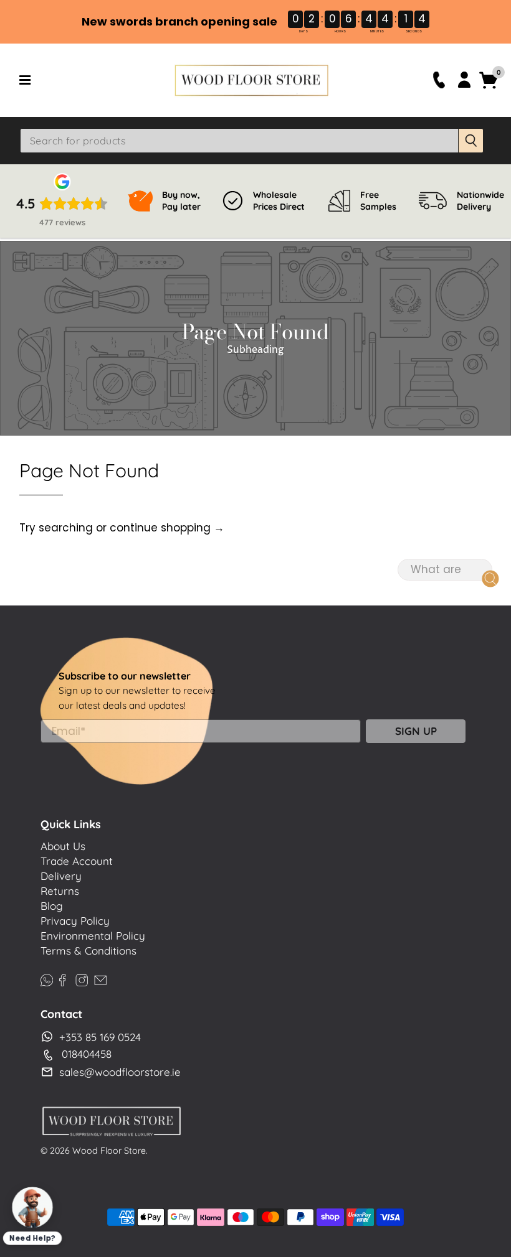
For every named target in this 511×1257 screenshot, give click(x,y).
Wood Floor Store (109, 1150)
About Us (63, 846)
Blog (52, 905)
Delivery (61, 875)
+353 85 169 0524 (100, 1037)
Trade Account (77, 860)
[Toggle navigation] (92, 80)
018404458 (87, 1053)
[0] (488, 87)
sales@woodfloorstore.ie (120, 1071)
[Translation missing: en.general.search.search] (471, 140)
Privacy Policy (75, 920)
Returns (60, 890)
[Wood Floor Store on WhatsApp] (47, 978)
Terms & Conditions (88, 950)
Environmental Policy (93, 935)
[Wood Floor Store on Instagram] (81, 978)
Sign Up (416, 730)
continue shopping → (167, 527)
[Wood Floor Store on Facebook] (62, 978)
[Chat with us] (32, 1207)
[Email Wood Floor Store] (100, 978)
